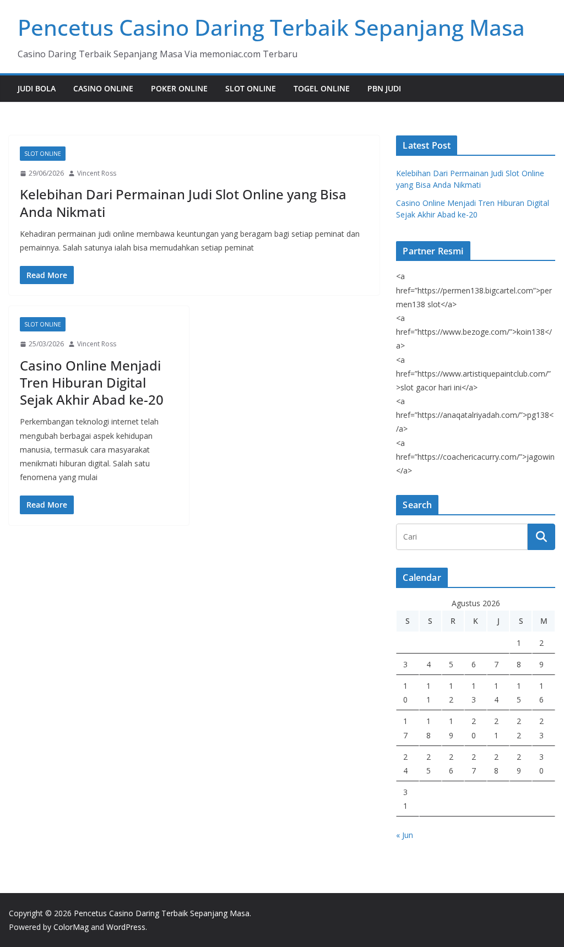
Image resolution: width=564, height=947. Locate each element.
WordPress (125, 927)
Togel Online (322, 88)
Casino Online (103, 88)
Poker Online (179, 88)
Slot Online (250, 88)
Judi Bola (37, 88)
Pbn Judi (384, 88)
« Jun (404, 835)
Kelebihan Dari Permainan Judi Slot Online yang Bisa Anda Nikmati (183, 202)
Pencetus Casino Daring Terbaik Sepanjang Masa (271, 27)
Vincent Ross (96, 173)
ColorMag (71, 927)
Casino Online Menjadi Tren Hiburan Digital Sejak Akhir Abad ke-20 (92, 382)
